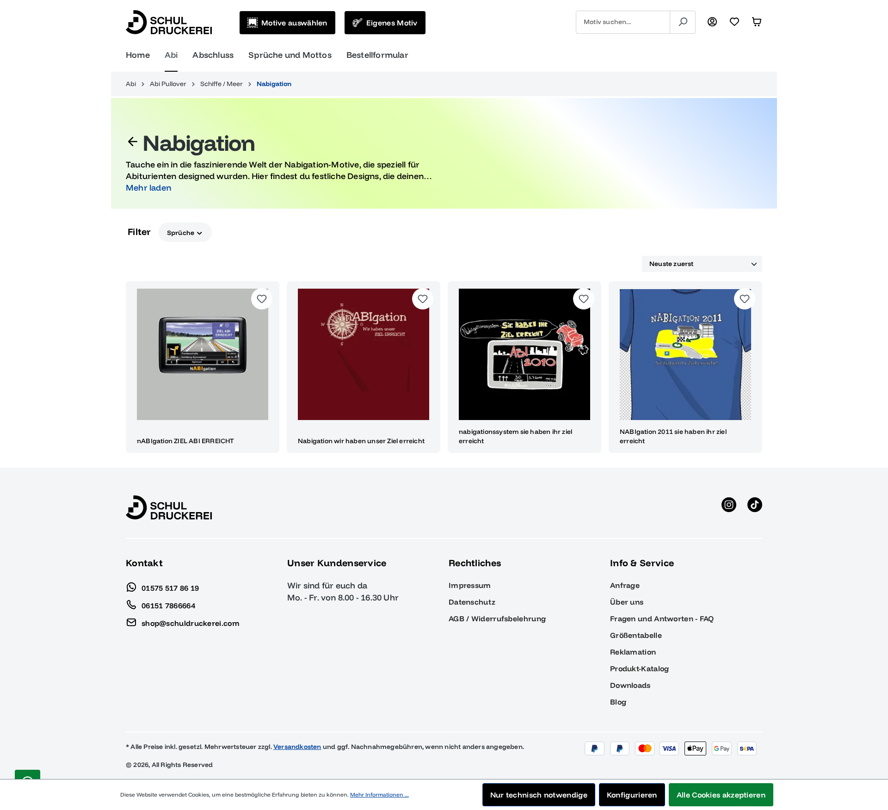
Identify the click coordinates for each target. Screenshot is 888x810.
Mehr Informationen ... (379, 794)
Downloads (630, 685)
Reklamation (633, 651)
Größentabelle (636, 635)
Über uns (626, 601)
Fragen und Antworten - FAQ (662, 618)
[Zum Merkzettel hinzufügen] (261, 298)
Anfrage (625, 585)
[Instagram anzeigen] (729, 507)
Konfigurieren (632, 794)
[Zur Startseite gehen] (169, 22)
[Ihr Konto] (712, 22)
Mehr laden (148, 187)
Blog (618, 701)
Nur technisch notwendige (538, 794)
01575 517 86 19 (170, 587)
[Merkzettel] (734, 22)
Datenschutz (472, 601)
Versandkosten (297, 746)
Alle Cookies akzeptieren (721, 794)
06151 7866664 (168, 605)
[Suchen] (683, 22)
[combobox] (623, 22)
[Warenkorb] (756, 22)
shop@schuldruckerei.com (191, 622)
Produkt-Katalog (639, 668)
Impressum (470, 585)
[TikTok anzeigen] (754, 507)
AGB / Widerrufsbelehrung (497, 618)
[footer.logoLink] (169, 507)
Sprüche (181, 232)
